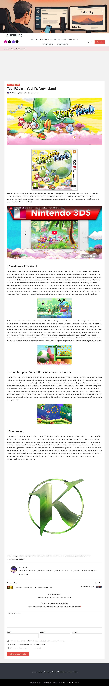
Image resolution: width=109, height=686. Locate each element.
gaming (28, 556)
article (9, 556)
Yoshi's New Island (84, 556)
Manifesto (47, 672)
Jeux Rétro (11, 84)
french (21, 556)
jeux (34, 556)
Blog (15, 556)
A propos (40, 672)
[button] (100, 42)
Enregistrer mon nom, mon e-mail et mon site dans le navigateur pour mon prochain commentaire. (37, 640)
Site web (74, 632)
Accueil (6, 49)
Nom (9, 632)
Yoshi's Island (73, 556)
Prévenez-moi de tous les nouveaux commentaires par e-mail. (27, 644)
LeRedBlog (13, 35)
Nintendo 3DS (57, 556)
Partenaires (61, 672)
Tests (17, 84)
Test (65, 556)
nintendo (49, 556)
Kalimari (23, 567)
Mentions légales (72, 672)
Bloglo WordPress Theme (70, 682)
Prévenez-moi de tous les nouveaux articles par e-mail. (25, 648)
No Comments (34, 93)
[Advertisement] (54, 64)
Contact (54, 672)
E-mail (42, 632)
